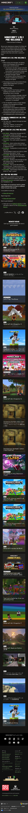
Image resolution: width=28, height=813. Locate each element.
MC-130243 (6, 133)
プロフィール (17, 770)
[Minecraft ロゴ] (7, 3)
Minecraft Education (6, 759)
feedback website (16, 204)
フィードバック (18, 761)
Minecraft (4, 752)
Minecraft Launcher (8, 180)
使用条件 (23, 806)
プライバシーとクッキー (5, 806)
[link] (5, 738)
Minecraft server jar (8, 193)
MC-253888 (6, 154)
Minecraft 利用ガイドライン (7, 795)
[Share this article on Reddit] (19, 212)
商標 (2, 808)
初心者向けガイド (18, 758)
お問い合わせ (17, 766)
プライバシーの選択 (7, 810)
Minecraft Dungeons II (6, 754)
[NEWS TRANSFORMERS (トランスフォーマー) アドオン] (14, 261)
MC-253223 (6, 148)
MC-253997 (6, 164)
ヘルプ (16, 759)
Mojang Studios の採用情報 (7, 766)
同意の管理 (16, 795)
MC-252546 (6, 140)
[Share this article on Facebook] (23, 212)
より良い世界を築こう (6, 768)
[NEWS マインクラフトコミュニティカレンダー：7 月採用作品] (14, 685)
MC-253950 (6, 159)
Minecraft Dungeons (6, 755)
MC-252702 (6, 143)
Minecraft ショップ (18, 754)
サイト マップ (17, 763)
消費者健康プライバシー (15, 806)
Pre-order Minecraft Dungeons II (13, 9)
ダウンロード (17, 764)
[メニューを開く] (25, 2)
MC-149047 (6, 136)
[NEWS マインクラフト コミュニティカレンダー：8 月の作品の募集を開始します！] (14, 660)
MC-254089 (6, 169)
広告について (6, 808)
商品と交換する (18, 772)
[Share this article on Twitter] (15, 212)
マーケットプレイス (18, 752)
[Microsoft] (24, 803)
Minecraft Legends (5, 757)
